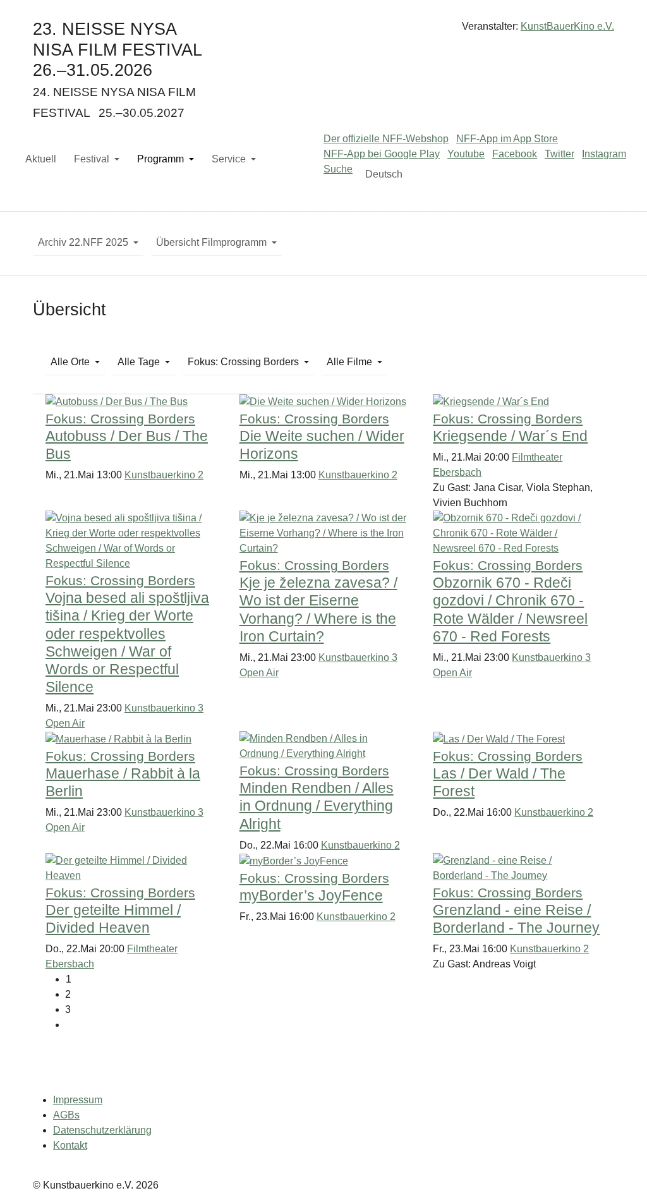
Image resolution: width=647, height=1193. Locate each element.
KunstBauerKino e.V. (567, 26)
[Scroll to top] (619, 1165)
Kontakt (70, 1145)
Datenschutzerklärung (102, 1130)
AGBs (66, 1115)
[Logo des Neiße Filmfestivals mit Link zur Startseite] (323, 31)
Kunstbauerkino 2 (163, 474)
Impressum (77, 1099)
